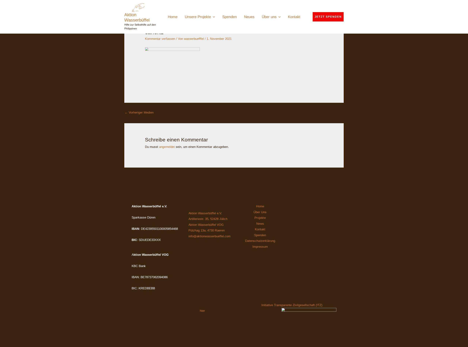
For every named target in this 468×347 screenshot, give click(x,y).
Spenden (229, 17)
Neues (249, 17)
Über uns (269, 17)
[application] (213, 16)
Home (173, 17)
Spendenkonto (149, 196)
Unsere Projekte (198, 17)
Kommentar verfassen (160, 39)
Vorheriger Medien (139, 112)
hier (202, 311)
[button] (328, 17)
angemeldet (167, 147)
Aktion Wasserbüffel (137, 17)
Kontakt (294, 17)
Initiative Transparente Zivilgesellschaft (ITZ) (292, 305)
